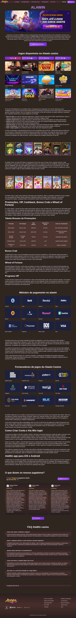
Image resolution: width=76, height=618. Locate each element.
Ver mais (38, 518)
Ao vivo (28, 58)
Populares (12, 58)
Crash (45, 58)
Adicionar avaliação (63, 478)
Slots (62, 58)
